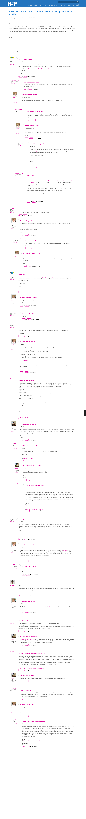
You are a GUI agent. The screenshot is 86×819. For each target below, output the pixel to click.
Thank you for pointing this (28, 221)
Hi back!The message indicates (32, 465)
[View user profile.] (12, 58)
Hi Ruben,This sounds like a (27, 704)
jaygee (11, 618)
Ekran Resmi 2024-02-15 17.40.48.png (34, 509)
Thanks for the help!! (28, 314)
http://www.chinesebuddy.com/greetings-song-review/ (40, 68)
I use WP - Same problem (25, 59)
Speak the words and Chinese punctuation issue (32, 653)
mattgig (12, 208)
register (15, 51)
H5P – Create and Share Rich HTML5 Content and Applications (12, 3)
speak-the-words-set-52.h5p (32, 505)
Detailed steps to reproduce (27, 380)
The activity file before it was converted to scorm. (33, 740)
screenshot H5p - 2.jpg (28, 458)
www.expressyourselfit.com (36, 151)
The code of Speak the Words (28, 636)
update (65, 550)
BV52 (14, 98)
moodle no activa (26, 690)
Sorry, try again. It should (32, 241)
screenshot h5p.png (24, 417)
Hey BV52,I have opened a (37, 144)
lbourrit (12, 651)
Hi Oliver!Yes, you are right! (29, 446)
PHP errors (26, 360)
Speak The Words (23, 620)
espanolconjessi (19, 173)
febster (11, 60)
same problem (31, 175)
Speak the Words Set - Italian (26, 413)
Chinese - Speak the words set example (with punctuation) (32, 668)
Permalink (12, 64)
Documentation (44, 5)
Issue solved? (22, 583)
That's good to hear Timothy (28, 297)
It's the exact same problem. (35, 111)
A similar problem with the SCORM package (34, 721)
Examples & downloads (33, 5)
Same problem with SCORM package (35, 485)
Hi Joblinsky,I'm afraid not (27, 601)
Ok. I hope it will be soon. (29, 566)
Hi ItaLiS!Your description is (28, 424)
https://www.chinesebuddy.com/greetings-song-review (43, 277)
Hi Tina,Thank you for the (27, 544)
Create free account (73, 5)
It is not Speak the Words (27, 675)
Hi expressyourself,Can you (29, 94)
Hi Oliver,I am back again (26, 519)
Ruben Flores (13, 688)
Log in (65, 5)
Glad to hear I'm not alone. (31, 82)
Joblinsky (12, 585)
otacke (13, 427)
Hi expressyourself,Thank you (31, 253)
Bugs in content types (18, 21)
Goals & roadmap (53, 5)
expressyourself (19, 18)
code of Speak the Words (28, 639)
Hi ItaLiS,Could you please (27, 341)
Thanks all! (22, 274)
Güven (17, 483)
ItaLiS (11, 323)
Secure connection (24, 210)
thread (50, 606)
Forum (60, 5)
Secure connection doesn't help (27, 325)
